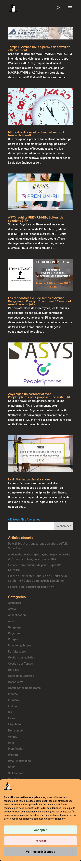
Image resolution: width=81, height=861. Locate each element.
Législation (15, 724)
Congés (13, 639)
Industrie (14, 700)
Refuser (40, 841)
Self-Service (16, 773)
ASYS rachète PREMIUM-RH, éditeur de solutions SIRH (35, 219)
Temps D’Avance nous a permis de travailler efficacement (39, 48)
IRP (10, 712)
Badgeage (14, 627)
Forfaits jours (17, 651)
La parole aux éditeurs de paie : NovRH (32, 586)
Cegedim (14, 633)
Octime (12, 736)
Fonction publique (19, 645)
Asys (11, 621)
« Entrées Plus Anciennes (24, 519)
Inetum (12, 706)
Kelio (11, 718)
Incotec (13, 694)
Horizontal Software (21, 675)
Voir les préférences (40, 851)
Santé (11, 767)
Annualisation (17, 615)
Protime (13, 754)
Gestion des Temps (20, 663)
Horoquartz (15, 682)
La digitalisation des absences (29, 479)
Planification (16, 748)
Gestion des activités (21, 657)
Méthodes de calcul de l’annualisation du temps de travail (36, 133)
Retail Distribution (19, 761)
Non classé (15, 730)
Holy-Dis (13, 669)
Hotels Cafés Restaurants (24, 687)
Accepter (40, 830)
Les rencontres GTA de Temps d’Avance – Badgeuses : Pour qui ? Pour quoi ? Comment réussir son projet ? (39, 301)
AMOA (12, 609)
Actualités (14, 602)
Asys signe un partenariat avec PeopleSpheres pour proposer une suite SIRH (39, 395)
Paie (11, 742)
